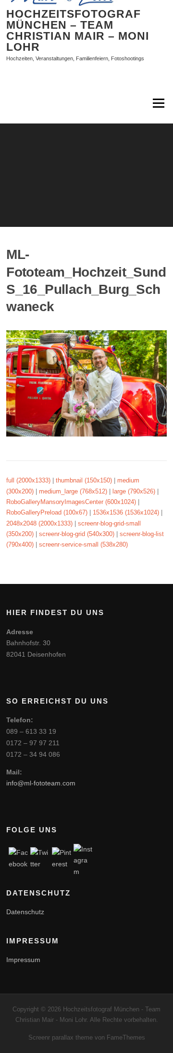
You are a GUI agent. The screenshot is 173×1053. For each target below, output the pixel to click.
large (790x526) (133, 491)
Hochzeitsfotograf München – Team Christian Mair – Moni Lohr (77, 30)
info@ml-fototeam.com (40, 783)
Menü (157, 103)
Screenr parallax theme (60, 1037)
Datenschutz (25, 912)
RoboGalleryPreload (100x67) (46, 512)
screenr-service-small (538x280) (83, 544)
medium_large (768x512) (73, 491)
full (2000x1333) (28, 480)
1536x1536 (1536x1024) (126, 512)
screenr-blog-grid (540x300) (76, 534)
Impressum (23, 959)
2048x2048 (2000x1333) (39, 523)
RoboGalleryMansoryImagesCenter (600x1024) (71, 501)
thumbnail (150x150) (84, 480)
